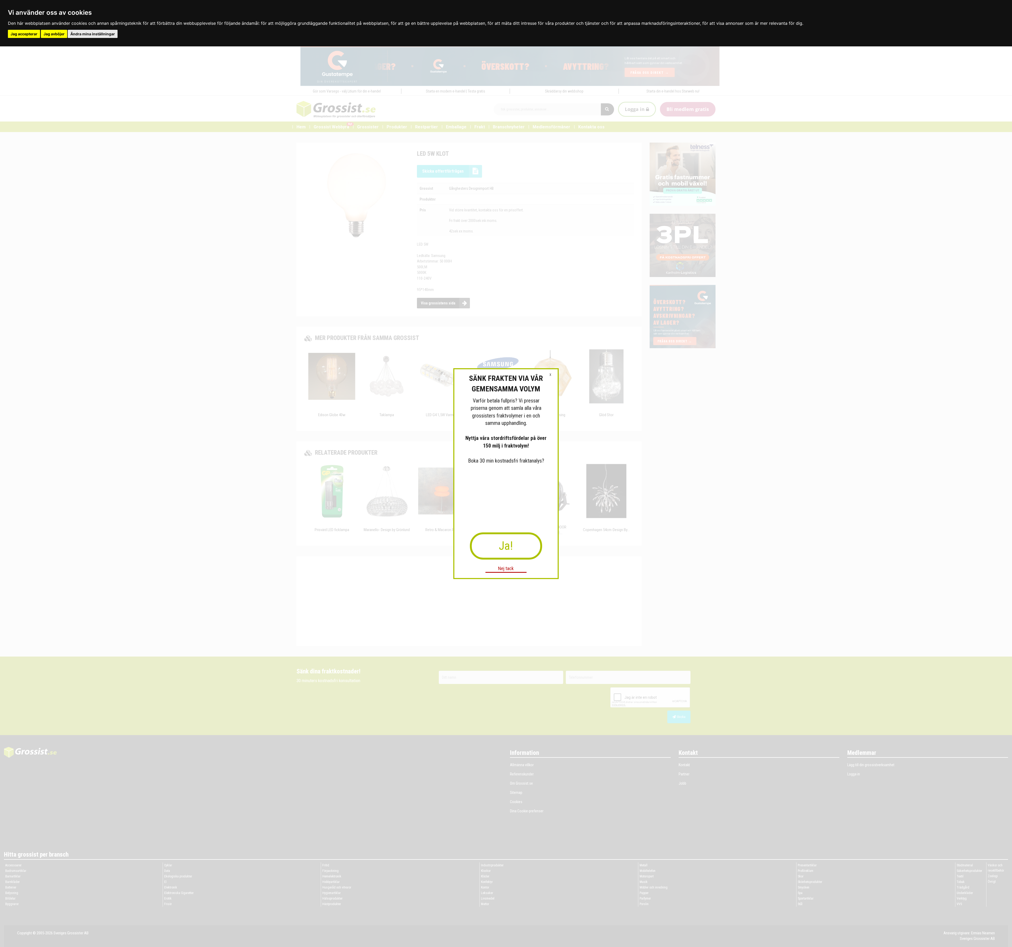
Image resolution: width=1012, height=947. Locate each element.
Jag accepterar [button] (24, 34)
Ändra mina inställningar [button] (92, 34)
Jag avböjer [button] (54, 34)
